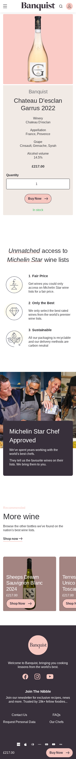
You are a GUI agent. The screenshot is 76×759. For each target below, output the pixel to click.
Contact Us (19, 715)
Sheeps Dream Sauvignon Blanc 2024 (24, 583)
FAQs (56, 715)
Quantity (12, 175)
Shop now (10, 538)
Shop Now (17, 603)
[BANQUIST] (38, 6)
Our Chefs (56, 722)
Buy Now (56, 752)
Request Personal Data (19, 722)
